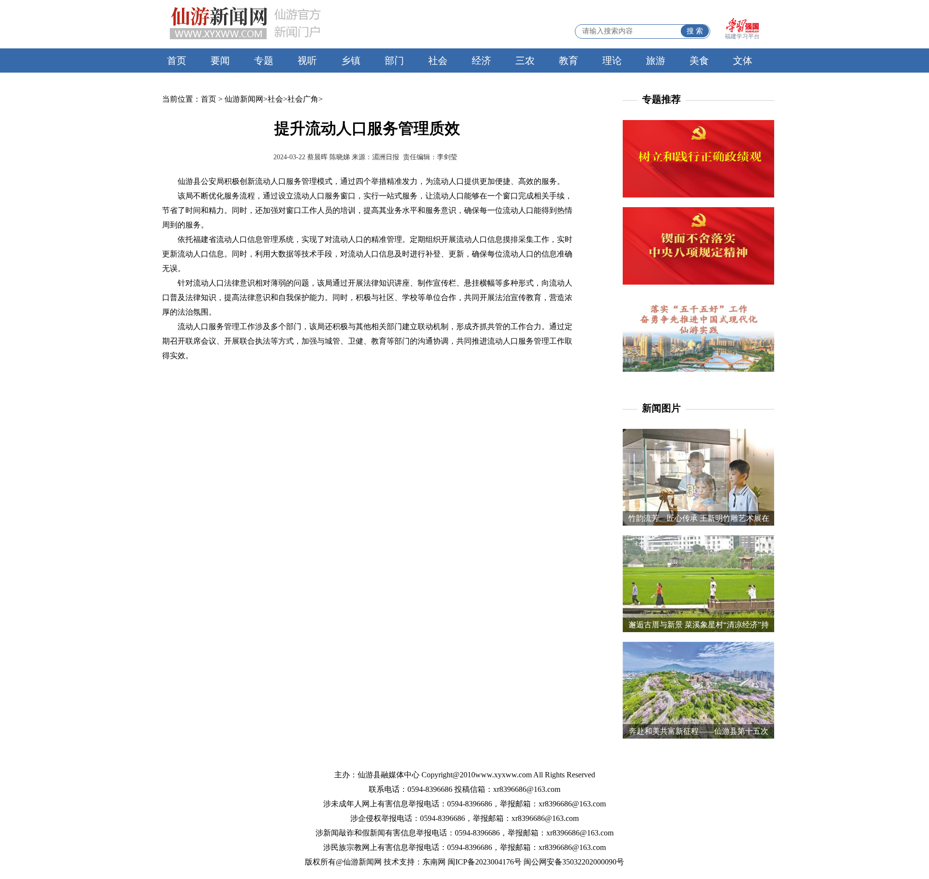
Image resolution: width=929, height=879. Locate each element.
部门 (394, 60)
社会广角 (302, 99)
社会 (438, 60)
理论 (612, 60)
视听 (307, 60)
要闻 (220, 60)
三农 (525, 60)
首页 (176, 60)
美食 (699, 60)
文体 (742, 60)
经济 (481, 60)
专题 (263, 60)
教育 (568, 60)
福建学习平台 (742, 36)
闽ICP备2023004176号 (485, 862)
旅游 (655, 60)
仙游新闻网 (244, 99)
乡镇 (350, 60)
